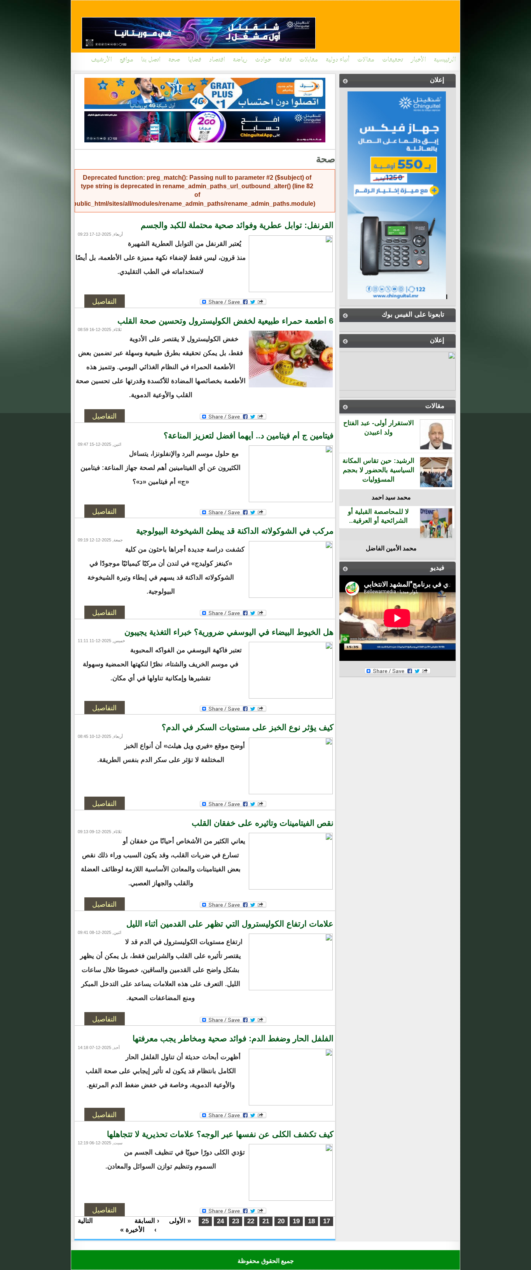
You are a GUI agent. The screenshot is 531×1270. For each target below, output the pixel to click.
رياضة (240, 60)
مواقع (126, 60)
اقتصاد (217, 60)
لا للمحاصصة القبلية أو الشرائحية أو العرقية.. (378, 516)
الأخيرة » (132, 1229)
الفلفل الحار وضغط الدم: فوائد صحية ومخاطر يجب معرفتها (233, 1038)
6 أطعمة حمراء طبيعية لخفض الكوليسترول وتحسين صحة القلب (225, 321)
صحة (174, 60)
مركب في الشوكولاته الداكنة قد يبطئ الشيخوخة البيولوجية (235, 531)
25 (205, 1221)
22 (250, 1221)
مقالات (365, 60)
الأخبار (418, 60)
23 (235, 1221)
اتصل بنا (151, 60)
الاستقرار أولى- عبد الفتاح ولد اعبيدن (378, 427)
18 (311, 1221)
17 (326, 1221)
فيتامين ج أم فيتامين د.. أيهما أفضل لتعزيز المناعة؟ (249, 435)
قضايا (194, 60)
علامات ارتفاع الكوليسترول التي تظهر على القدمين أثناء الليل (230, 924)
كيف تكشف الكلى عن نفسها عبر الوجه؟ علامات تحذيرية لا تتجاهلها (220, 1134)
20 (281, 1221)
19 (296, 1221)
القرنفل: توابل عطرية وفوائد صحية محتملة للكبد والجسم (237, 225)
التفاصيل (104, 301)
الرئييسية (445, 60)
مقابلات (308, 60)
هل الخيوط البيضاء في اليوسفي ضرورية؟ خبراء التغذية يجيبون (229, 632)
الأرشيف (101, 60)
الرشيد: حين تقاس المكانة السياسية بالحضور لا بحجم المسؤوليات (378, 470)
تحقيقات (392, 60)
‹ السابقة (146, 1220)
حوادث (263, 60)
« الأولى (180, 1220)
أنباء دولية (337, 60)
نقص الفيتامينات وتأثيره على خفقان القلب (263, 823)
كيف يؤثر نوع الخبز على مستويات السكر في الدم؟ (248, 727)
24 (220, 1221)
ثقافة (285, 60)
